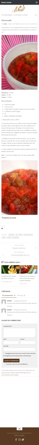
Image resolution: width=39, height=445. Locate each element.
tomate (9, 237)
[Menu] (36, 2)
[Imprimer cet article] (2, 218)
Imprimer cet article (10, 218)
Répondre (9, 306)
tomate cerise (16, 237)
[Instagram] (19, 439)
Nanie (5, 24)
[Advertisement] (19, 400)
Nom (5, 339)
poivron (4, 237)
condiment (11, 234)
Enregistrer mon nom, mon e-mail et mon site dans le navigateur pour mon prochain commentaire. (19, 354)
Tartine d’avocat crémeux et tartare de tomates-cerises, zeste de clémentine (27, 278)
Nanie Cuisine (6, 2)
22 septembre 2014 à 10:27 (20, 301)
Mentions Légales (19, 435)
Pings (22, 295)
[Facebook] (16, 439)
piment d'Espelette (28, 234)
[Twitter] (23, 439)
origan (20, 234)
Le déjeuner (17, 15)
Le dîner (24, 15)
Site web (5, 346)
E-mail (22, 339)
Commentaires (9, 295)
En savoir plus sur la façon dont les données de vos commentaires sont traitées (18, 372)
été (16, 234)
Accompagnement (7, 15)
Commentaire (7, 326)
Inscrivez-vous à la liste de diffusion (17, 364)
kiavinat (9, 300)
